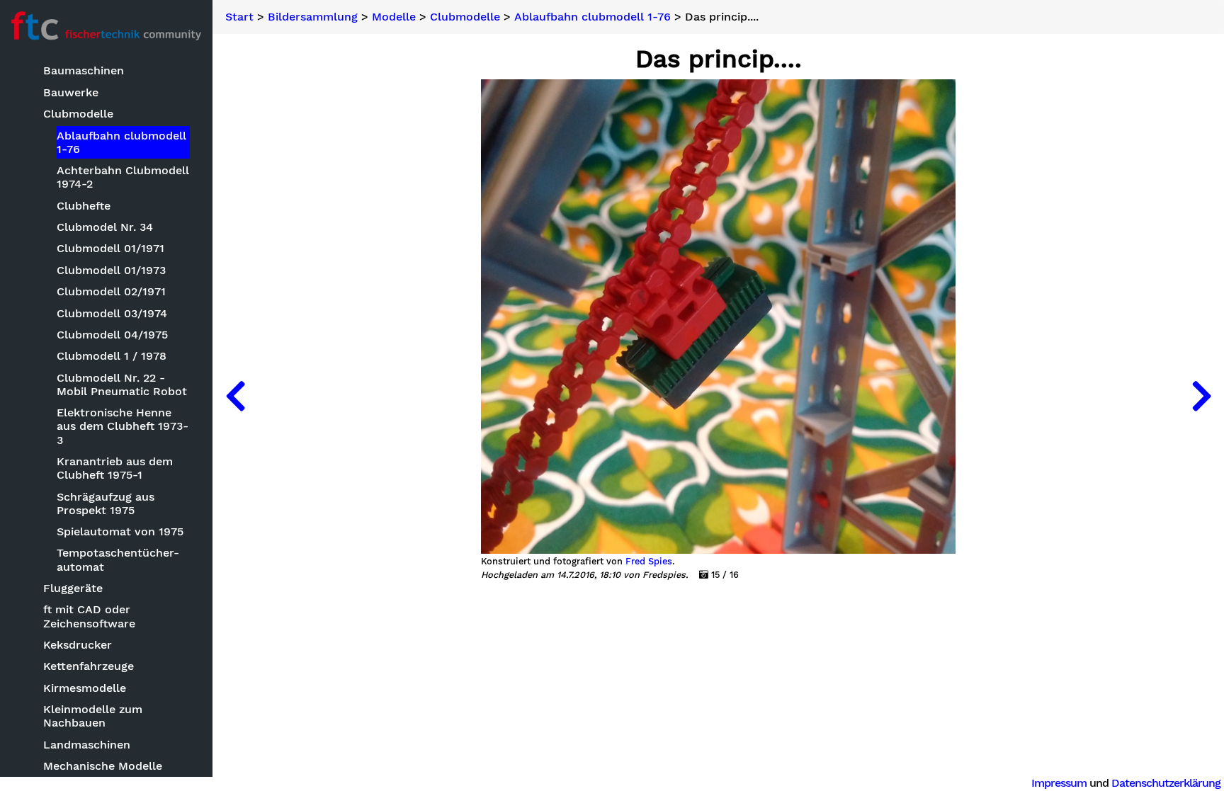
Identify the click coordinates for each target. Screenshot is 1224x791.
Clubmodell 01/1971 (110, 248)
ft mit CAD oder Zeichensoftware (89, 616)
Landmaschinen (86, 744)
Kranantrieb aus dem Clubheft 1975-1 (115, 468)
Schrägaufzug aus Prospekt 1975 (105, 503)
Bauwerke (70, 92)
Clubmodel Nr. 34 (105, 227)
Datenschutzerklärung (1165, 783)
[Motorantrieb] (235, 395)
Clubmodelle (78, 113)
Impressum (1059, 783)
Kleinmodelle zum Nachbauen (92, 715)
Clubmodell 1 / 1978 (111, 356)
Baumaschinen (83, 70)
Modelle (394, 17)
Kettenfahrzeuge (88, 666)
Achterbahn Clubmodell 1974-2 (123, 177)
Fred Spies (648, 562)
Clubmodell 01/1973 (111, 270)
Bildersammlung (313, 17)
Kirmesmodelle (84, 688)
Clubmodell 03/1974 (112, 313)
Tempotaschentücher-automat (118, 559)
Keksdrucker (77, 644)
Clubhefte (83, 205)
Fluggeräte (73, 588)
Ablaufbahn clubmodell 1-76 (121, 142)
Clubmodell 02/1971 (111, 291)
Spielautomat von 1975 (120, 531)
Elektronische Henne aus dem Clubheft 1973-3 (122, 426)
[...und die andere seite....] (1201, 395)
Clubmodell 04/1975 (112, 334)
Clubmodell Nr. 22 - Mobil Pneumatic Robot (122, 384)
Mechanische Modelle (102, 766)
